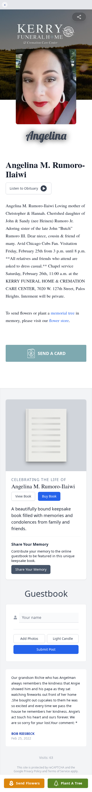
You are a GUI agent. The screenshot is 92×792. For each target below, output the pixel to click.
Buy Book (49, 496)
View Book (23, 496)
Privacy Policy (33, 771)
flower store (59, 320)
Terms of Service (59, 771)
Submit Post (46, 649)
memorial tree (63, 313)
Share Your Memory (30, 569)
